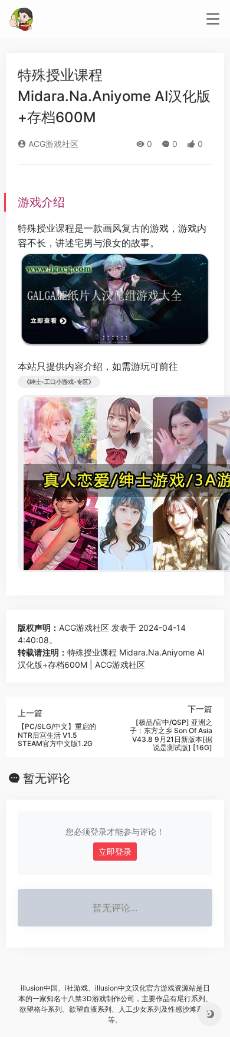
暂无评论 (46, 778)
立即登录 (115, 852)
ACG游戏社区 (52, 144)
